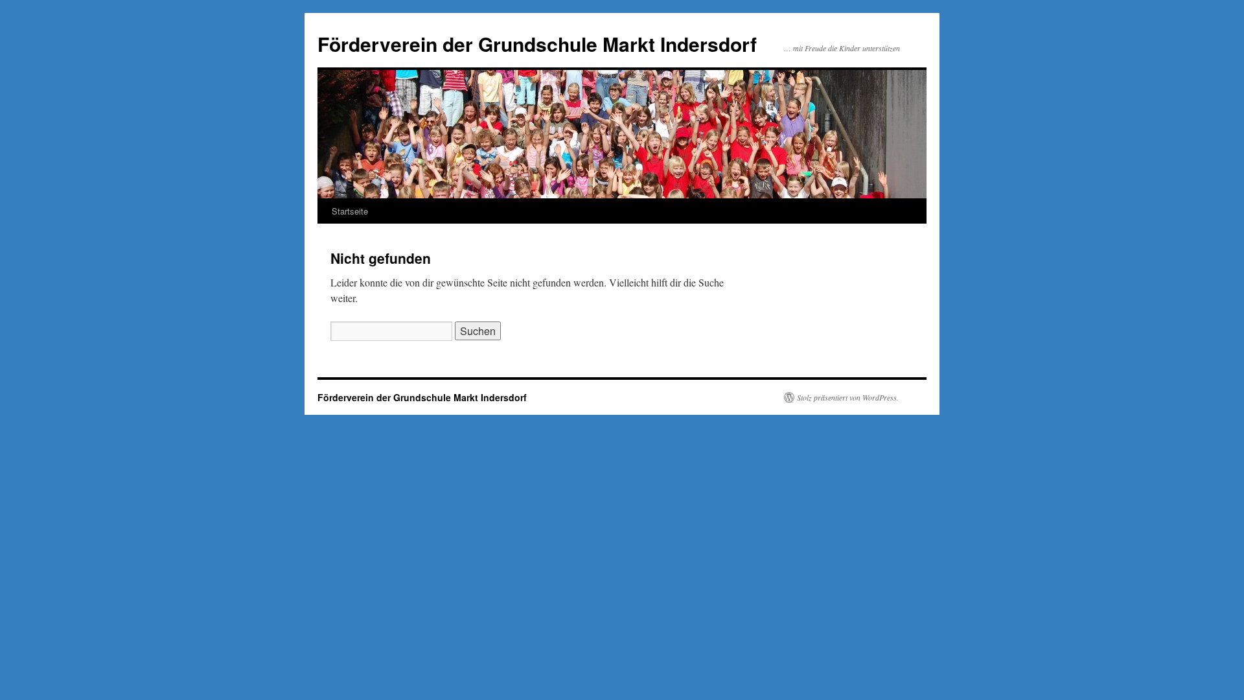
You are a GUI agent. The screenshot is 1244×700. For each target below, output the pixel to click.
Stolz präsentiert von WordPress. (848, 397)
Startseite (350, 211)
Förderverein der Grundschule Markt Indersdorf (537, 44)
